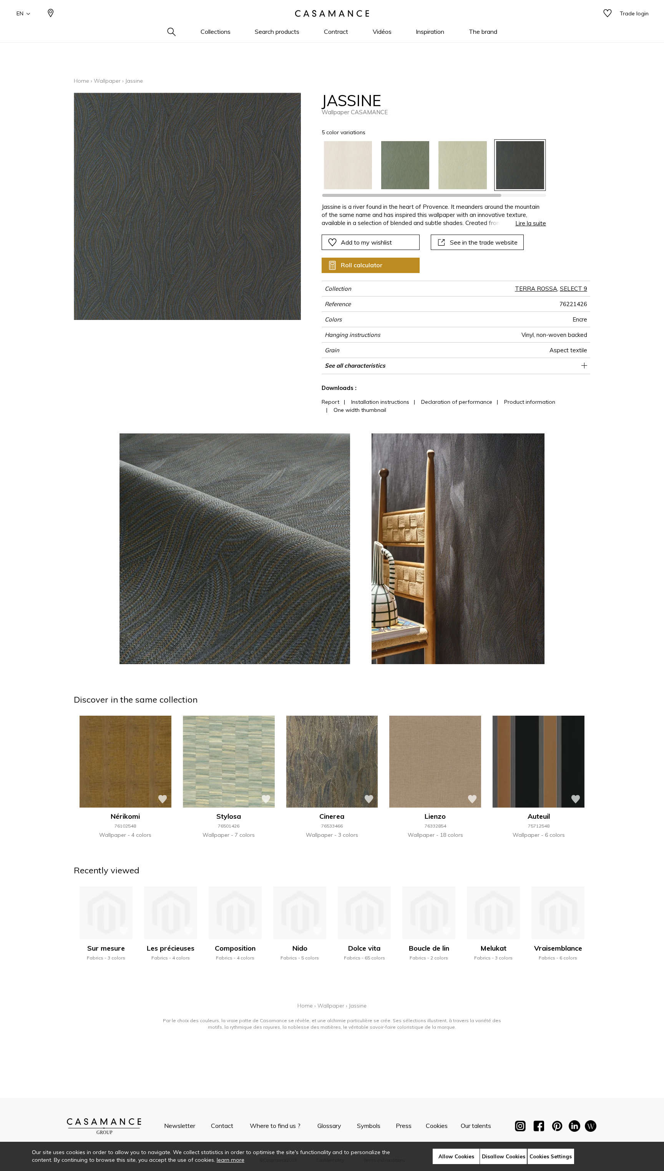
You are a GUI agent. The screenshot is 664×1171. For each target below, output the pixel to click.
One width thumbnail (360, 409)
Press (404, 1125)
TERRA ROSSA (536, 288)
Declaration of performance (456, 401)
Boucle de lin (429, 948)
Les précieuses (170, 948)
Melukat (493, 948)
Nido (299, 948)
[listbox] (429, 165)
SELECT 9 (573, 288)
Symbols (368, 1125)
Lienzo (435, 816)
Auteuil (539, 816)
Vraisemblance (558, 948)
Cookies (437, 1125)
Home (81, 80)
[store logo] (332, 13)
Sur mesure (106, 948)
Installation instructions (380, 401)
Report (330, 401)
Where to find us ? (275, 1125)
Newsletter (179, 1125)
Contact (222, 1125)
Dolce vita (364, 948)
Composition (235, 948)
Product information (529, 401)
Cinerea (331, 816)
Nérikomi (125, 816)
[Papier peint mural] (590, 1127)
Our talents (476, 1125)
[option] (348, 165)
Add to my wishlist (366, 242)
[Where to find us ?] (50, 13)
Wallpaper (107, 80)
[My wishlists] (607, 13)
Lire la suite (530, 223)
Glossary (329, 1125)
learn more (230, 1159)
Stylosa (228, 816)
